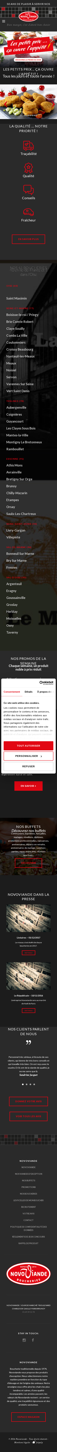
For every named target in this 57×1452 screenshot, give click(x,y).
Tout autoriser (28, 745)
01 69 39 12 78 (28, 1312)
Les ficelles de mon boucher (28, 1200)
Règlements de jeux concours (28, 1237)
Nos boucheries (28, 1194)
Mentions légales (22, 1442)
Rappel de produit (28, 1243)
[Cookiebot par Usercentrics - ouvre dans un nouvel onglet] (40, 683)
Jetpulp (39, 1442)
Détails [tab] (28, 691)
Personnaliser (26, 756)
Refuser (28, 766)
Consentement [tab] (12, 691)
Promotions (29, 1187)
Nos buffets (28, 1180)
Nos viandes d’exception (28, 1174)
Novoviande (28, 1167)
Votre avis (28, 1213)
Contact (28, 1220)
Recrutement (28, 1207)
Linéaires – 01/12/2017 (28, 937)
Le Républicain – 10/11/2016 (28, 995)
